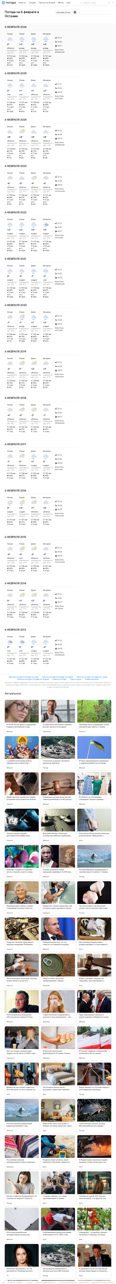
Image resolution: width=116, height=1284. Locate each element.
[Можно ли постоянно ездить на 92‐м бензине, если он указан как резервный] (22, 1080)
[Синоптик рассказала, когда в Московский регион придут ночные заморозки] (94, 1116)
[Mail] (3, 2)
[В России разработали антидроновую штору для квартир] (22, 1225)
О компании (10, 1282)
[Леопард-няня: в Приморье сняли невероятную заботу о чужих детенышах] (94, 717)
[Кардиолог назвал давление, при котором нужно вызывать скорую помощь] (58, 898)
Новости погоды (59, 679)
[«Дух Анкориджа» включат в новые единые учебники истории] (94, 1007)
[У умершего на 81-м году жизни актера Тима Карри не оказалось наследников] (94, 1261)
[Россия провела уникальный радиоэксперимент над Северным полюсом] (22, 1116)
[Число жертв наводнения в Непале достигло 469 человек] (58, 1261)
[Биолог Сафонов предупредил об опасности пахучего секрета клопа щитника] (22, 1188)
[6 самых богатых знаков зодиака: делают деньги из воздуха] (58, 717)
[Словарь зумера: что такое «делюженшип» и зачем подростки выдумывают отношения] (58, 1188)
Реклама (19, 1282)
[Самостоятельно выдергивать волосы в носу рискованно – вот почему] (58, 1007)
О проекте (30, 1282)
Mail (3, 1282)
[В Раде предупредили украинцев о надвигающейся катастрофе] (94, 753)
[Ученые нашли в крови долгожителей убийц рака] (22, 826)
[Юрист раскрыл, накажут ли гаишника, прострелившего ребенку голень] (94, 971)
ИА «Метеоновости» (107, 1282)
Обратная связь (84, 1282)
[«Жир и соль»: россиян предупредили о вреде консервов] (58, 971)
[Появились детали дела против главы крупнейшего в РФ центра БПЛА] (58, 789)
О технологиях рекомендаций (67, 1282)
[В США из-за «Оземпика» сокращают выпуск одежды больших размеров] (94, 789)
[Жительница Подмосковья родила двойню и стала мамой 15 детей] (94, 935)
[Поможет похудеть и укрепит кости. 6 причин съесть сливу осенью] (22, 862)
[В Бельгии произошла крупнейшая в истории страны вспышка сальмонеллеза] (58, 1043)
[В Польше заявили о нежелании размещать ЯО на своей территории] (94, 1043)
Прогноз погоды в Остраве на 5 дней (57, 677)
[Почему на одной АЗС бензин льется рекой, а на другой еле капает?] (94, 1188)
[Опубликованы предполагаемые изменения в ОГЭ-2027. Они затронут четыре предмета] (58, 1225)
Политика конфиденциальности (45, 1282)
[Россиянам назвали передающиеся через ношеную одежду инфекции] (22, 1152)
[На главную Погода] (10, 2)
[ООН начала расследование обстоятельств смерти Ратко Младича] (22, 1007)
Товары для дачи (92, 679)
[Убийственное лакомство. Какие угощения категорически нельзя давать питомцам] (22, 789)
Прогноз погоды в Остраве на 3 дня (23, 677)
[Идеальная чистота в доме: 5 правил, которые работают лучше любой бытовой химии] (58, 1116)
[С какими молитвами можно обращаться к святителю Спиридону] (22, 753)
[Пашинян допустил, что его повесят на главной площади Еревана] (58, 935)
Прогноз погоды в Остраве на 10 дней (33, 679)
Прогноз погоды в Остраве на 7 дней (92, 677)
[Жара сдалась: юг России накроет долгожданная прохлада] (94, 1080)
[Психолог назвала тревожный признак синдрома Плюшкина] (22, 935)
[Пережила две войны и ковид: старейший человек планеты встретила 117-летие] (22, 898)
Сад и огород (75, 679)
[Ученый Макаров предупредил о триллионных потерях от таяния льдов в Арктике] (94, 862)
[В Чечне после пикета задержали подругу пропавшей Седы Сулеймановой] (22, 717)
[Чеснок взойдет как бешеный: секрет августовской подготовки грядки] (94, 898)
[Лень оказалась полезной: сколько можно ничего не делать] (22, 971)
